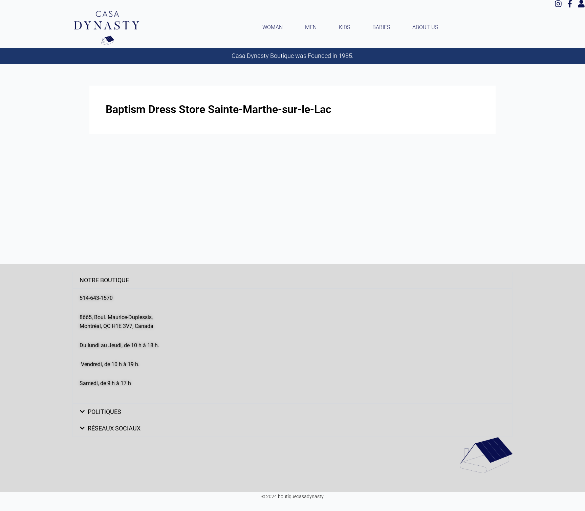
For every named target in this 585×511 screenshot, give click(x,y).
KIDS (344, 27)
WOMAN (272, 27)
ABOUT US (425, 27)
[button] (292, 280)
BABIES (381, 27)
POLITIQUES (104, 411)
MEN (311, 27)
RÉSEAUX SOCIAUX (114, 428)
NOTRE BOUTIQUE (104, 280)
